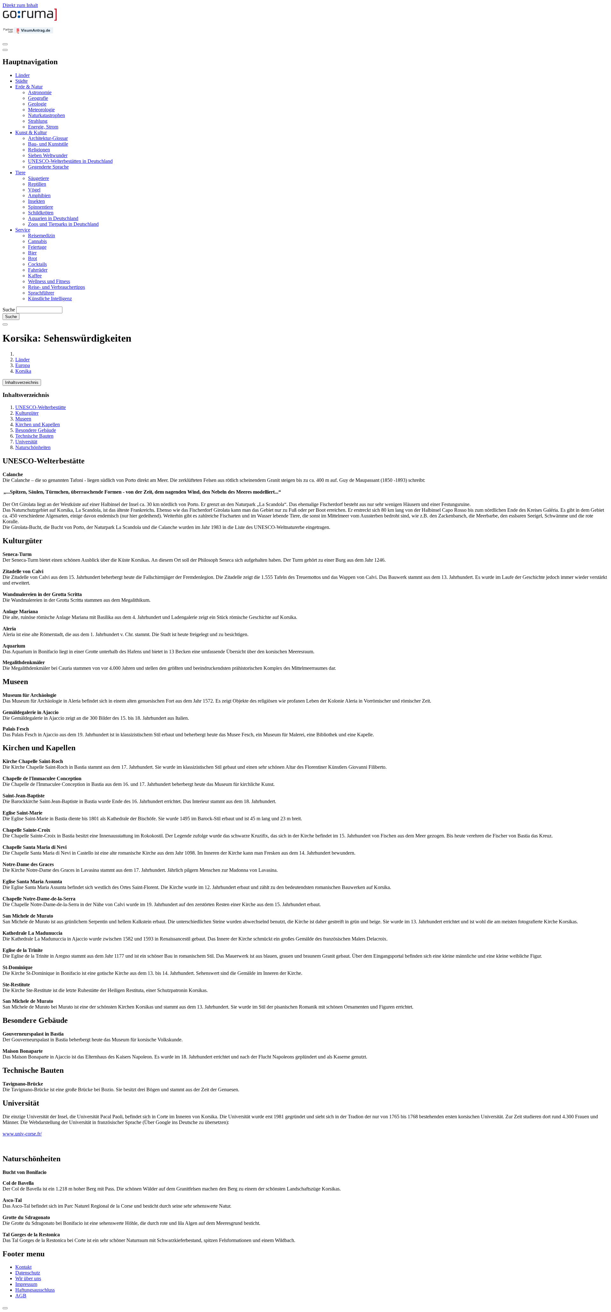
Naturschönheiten (33, 447)
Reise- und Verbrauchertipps (56, 287)
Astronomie (40, 92)
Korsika (23, 371)
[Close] (5, 50)
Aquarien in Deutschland (53, 218)
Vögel (34, 189)
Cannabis (37, 241)
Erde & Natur (29, 86)
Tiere (20, 172)
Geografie (38, 98)
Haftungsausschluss (35, 1290)
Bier (32, 252)
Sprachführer (41, 292)
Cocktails (37, 264)
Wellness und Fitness (49, 281)
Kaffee (35, 275)
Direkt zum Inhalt (20, 5)
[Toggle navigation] (5, 44)
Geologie (37, 104)
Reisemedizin (41, 235)
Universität (26, 441)
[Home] (30, 19)
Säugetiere (38, 178)
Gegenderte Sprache (48, 167)
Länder (22, 75)
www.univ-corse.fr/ (22, 1133)
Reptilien (37, 184)
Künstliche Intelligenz (50, 298)
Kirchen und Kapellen (37, 424)
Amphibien (39, 195)
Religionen (39, 149)
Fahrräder (37, 270)
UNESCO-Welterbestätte (40, 407)
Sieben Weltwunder (47, 155)
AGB (20, 1295)
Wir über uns (28, 1278)
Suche (9, 309)
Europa (22, 365)
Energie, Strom (43, 126)
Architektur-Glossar (48, 138)
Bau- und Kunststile (48, 144)
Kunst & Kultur (31, 132)
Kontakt (23, 1267)
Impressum (26, 1284)
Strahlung (37, 121)
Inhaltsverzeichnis (22, 382)
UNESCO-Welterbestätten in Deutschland (70, 161)
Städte (21, 81)
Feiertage (37, 247)
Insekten (36, 201)
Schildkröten (40, 212)
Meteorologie (41, 109)
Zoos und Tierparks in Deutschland (63, 224)
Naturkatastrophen (46, 115)
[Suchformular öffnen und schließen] (5, 324)
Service (22, 230)
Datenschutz (27, 1272)
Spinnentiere (40, 207)
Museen (23, 418)
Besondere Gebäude (35, 430)
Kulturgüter (27, 413)
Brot (32, 258)
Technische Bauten (34, 436)
